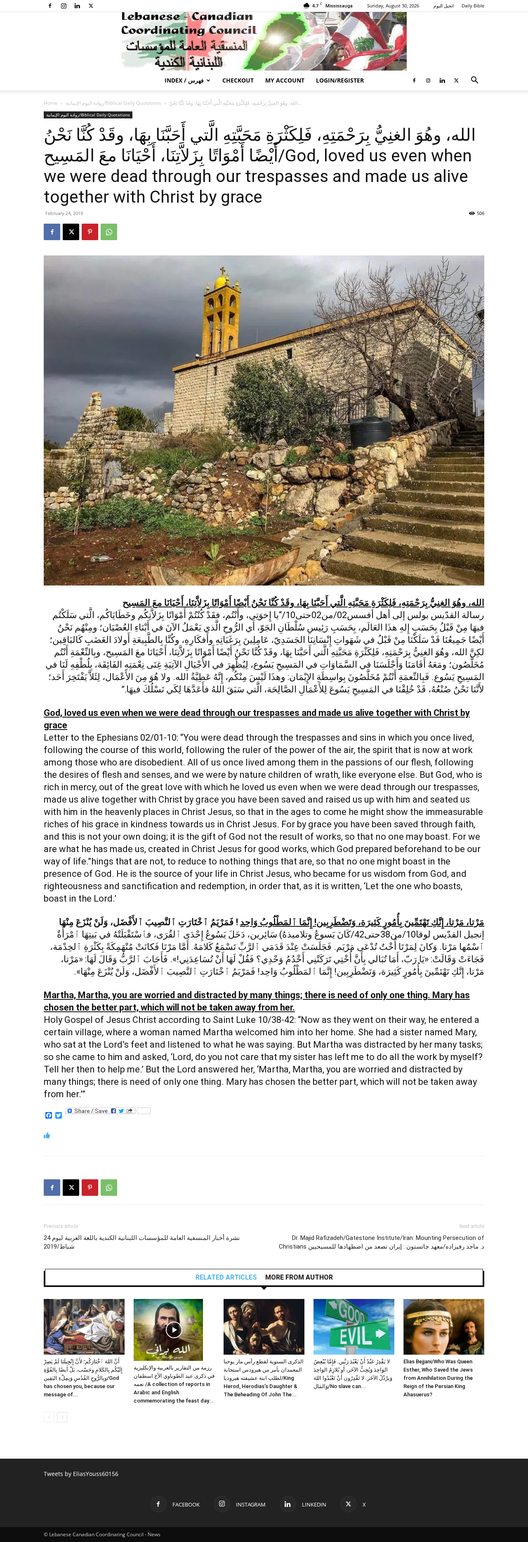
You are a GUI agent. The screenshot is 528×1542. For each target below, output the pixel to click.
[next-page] (62, 1417)
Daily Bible (473, 5)
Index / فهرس (184, 80)
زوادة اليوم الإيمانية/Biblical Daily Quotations (113, 102)
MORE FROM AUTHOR (299, 1277)
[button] (474, 81)
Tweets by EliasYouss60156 (81, 1474)
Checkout (238, 80)
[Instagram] (63, 6)
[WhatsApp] (109, 232)
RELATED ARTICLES (226, 1277)
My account (284, 80)
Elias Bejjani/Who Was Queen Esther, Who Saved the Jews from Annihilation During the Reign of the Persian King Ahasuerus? (438, 1378)
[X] (91, 6)
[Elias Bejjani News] (264, 41)
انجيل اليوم (444, 5)
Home (51, 102)
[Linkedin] (77, 6)
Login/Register (340, 80)
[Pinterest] (90, 232)
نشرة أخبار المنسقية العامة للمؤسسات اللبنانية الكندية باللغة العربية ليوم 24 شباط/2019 (142, 1242)
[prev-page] (49, 1417)
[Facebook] (50, 6)
